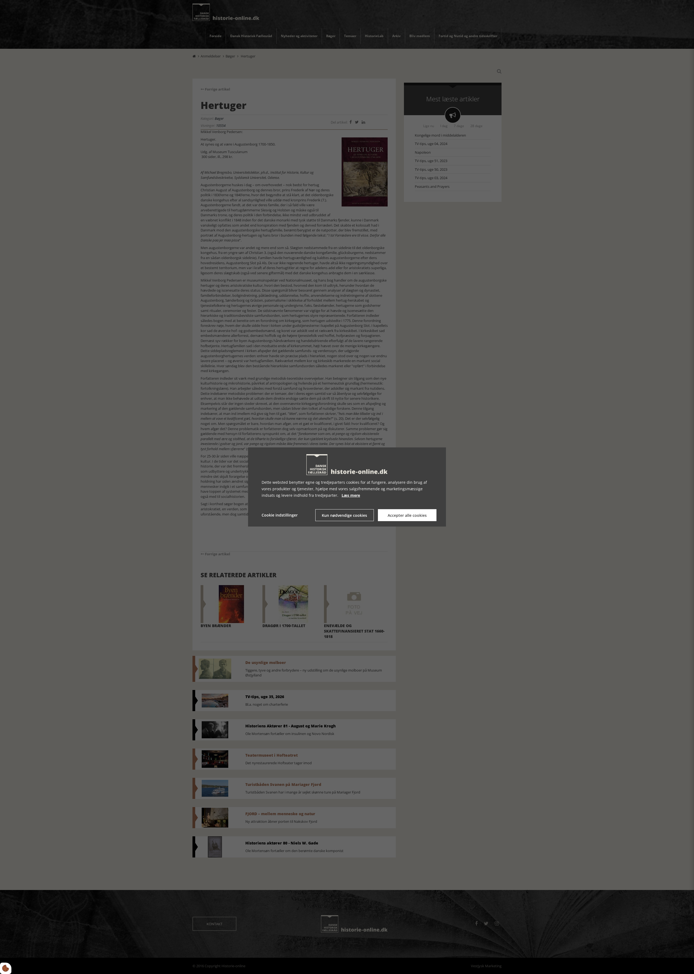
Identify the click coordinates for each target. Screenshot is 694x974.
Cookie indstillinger (280, 515)
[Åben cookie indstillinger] (5, 968)
